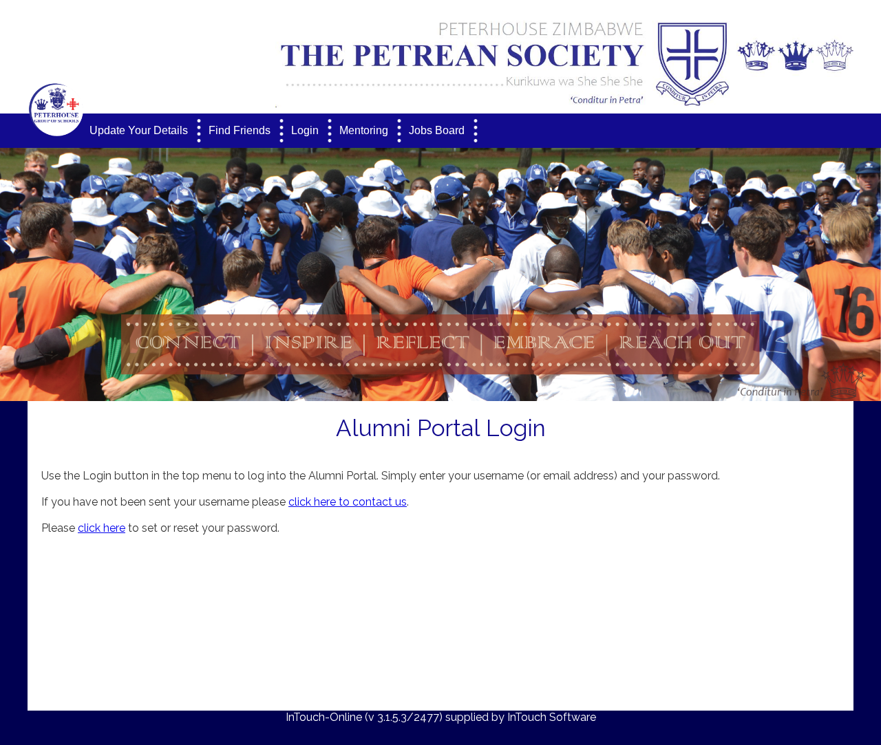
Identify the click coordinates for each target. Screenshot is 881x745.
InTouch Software (551, 717)
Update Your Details (138, 130)
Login (305, 130)
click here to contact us (347, 501)
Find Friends (239, 130)
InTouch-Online (324, 717)
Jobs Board (437, 130)
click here (101, 528)
